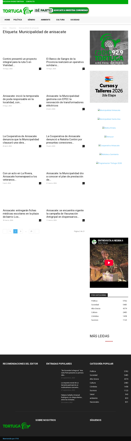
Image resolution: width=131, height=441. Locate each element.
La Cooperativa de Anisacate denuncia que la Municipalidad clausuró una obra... (21, 139)
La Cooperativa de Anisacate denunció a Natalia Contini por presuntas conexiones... (64, 139)
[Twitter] (126, 2)
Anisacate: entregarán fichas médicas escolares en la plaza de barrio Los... (21, 213)
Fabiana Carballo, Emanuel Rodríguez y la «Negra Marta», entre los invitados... (71, 397)
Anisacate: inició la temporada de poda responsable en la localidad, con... (21, 99)
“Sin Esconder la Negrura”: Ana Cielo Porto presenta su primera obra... (72, 373)
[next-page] (37, 231)
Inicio (5, 28)
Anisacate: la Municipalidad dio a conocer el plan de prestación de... (65, 176)
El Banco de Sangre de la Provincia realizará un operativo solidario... (65, 62)
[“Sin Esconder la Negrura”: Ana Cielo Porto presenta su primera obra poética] (52, 373)
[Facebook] (118, 2)
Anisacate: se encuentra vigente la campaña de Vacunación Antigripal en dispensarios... (65, 213)
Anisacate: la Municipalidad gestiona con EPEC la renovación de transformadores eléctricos (65, 100)
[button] (125, 19)
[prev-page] (5, 231)
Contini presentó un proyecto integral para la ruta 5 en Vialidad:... (20, 62)
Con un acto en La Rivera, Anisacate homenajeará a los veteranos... (20, 176)
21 (31, 231)
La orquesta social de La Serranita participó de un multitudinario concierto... (70, 385)
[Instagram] (122, 2)
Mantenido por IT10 (11, 439)
